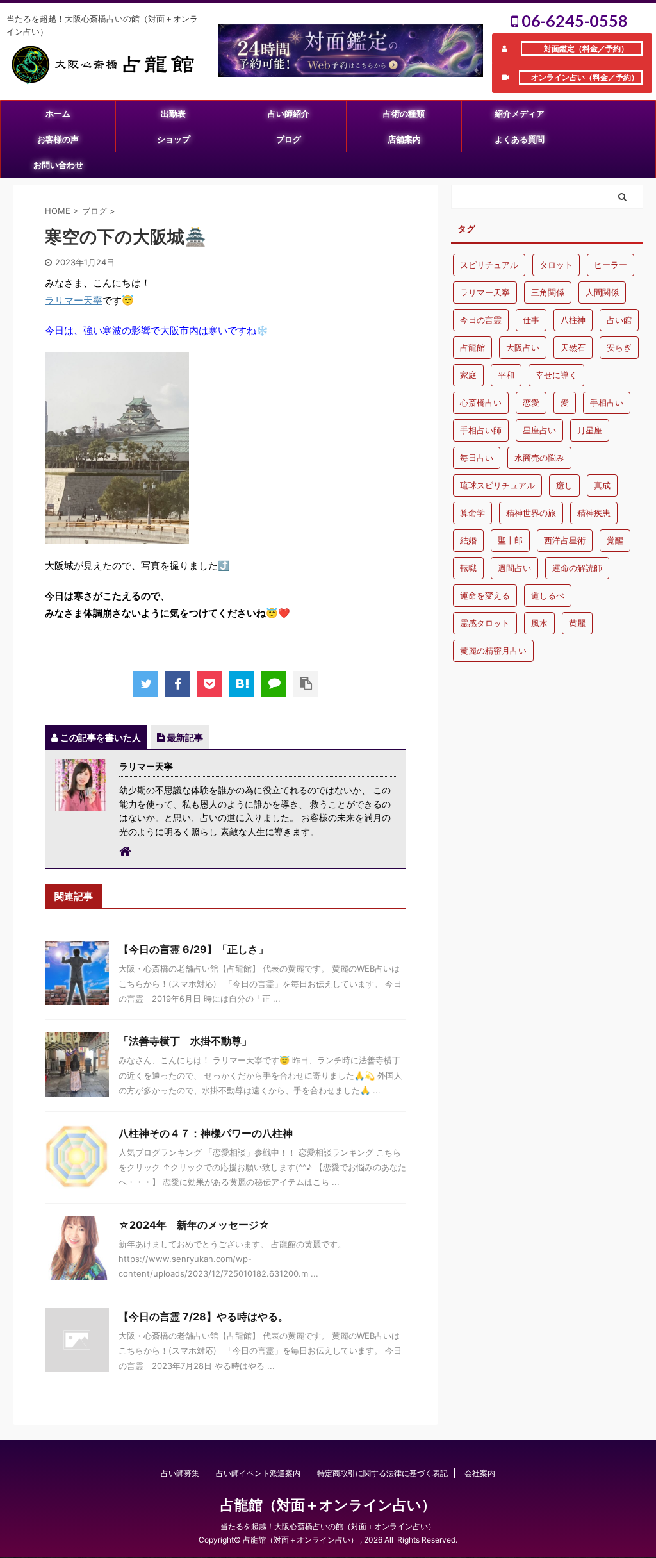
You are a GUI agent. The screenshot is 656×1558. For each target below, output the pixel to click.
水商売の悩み (539, 457)
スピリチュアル (489, 265)
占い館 (619, 320)
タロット (556, 265)
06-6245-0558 (573, 20)
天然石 (573, 347)
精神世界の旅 (531, 513)
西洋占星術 (565, 540)
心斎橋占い (481, 402)
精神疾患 (594, 513)
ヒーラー (610, 265)
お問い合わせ (58, 165)
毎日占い (476, 457)
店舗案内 (404, 139)
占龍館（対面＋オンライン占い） (328, 1504)
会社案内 (479, 1473)
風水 (539, 623)
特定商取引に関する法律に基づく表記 (382, 1473)
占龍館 (472, 347)
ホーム (57, 113)
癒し (564, 485)
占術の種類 (404, 113)
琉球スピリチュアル (497, 485)
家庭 (468, 375)
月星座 (589, 430)
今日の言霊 (481, 320)
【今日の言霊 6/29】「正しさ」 (193, 949)
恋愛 (531, 402)
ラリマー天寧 (73, 300)
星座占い (539, 430)
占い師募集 (180, 1473)
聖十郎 (510, 540)
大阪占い (522, 347)
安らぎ (619, 347)
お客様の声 (58, 139)
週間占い (514, 568)
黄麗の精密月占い (493, 650)
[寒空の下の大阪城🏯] (241, 684)
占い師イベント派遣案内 (258, 1473)
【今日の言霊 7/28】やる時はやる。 (203, 1316)
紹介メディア (520, 113)
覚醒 (615, 540)
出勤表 (173, 113)
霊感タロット (485, 623)
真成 (602, 485)
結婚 (468, 540)
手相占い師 (481, 430)
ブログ (288, 139)
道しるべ (547, 595)
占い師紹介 (288, 113)
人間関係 (602, 292)
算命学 (472, 513)
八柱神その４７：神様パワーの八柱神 (206, 1133)
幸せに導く (556, 375)
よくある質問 (520, 139)
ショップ (173, 139)
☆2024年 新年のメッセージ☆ (194, 1224)
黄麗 (577, 623)
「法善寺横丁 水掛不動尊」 (185, 1040)
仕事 (531, 320)
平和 (506, 375)
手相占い (606, 402)
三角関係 (547, 292)
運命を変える (485, 595)
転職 (468, 568)
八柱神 (573, 320)
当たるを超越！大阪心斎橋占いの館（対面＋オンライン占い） (328, 1526)
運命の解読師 (577, 568)
